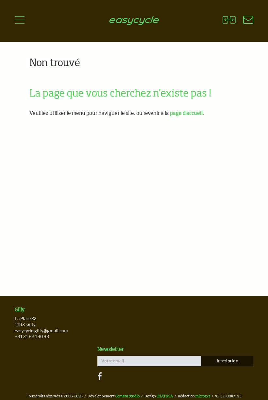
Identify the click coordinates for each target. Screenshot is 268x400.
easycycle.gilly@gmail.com (41, 331)
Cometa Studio (127, 396)
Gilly (20, 309)
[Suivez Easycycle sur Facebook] (99, 377)
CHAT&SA (165, 396)
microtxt (202, 396)
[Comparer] (229, 21)
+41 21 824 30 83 (32, 337)
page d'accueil (186, 113)
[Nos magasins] (244, 21)
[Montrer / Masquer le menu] (20, 21)
